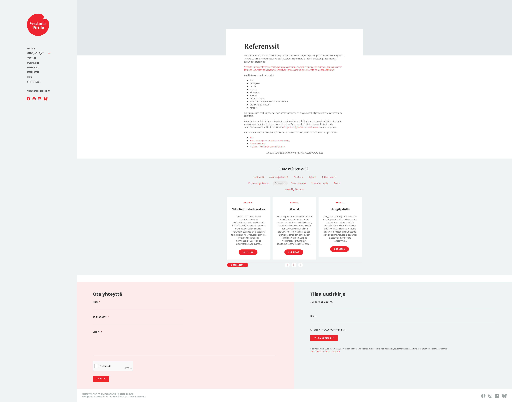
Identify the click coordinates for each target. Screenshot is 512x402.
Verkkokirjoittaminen (294, 189)
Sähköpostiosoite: (321, 302)
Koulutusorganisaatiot (258, 183)
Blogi (30, 77)
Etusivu (31, 48)
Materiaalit (33, 67)
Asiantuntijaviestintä (278, 177)
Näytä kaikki (258, 177)
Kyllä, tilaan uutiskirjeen (329, 330)
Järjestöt (313, 177)
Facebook (298, 177)
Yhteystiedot (34, 81)
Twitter (337, 183)
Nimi (96, 302)
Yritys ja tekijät (35, 53)
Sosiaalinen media (319, 183)
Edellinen (238, 265)
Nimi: (313, 316)
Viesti (97, 332)
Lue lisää (248, 252)
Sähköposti (101, 317)
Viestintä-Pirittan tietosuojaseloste (325, 351)
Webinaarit (33, 62)
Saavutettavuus (298, 183)
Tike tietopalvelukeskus (248, 209)
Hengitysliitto (340, 209)
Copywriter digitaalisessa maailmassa (300, 127)
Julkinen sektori (329, 177)
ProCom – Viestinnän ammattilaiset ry (267, 146)
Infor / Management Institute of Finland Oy (270, 140)
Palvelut (31, 57)
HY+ (252, 137)
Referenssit (33, 72)
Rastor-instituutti (257, 143)
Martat (294, 209)
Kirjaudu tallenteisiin (37, 90)
